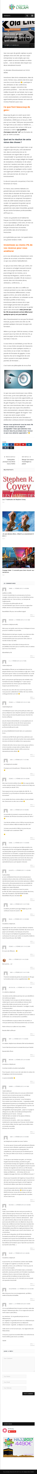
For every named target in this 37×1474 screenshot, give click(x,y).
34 (4, 538)
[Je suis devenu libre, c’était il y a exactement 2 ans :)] (18, 521)
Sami (7, 45)
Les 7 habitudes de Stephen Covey (14, 499)
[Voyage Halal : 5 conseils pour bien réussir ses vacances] (18, 557)
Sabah (11, 1304)
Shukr (10, 1253)
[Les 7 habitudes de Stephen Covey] (18, 487)
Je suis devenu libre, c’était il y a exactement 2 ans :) (18, 535)
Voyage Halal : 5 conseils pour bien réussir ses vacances (18, 571)
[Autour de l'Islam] (18, 7)
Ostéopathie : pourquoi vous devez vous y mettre (9, 461)
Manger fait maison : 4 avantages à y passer (28, 461)
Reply (32, 615)
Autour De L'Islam (29, 1472)
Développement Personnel (12, 29)
